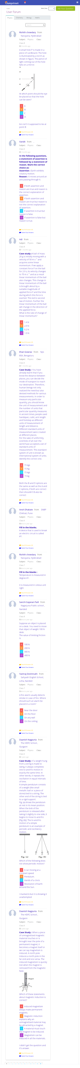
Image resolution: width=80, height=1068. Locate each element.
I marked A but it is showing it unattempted (33, 828)
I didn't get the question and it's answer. (33, 990)
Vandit (22, 141)
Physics (9, 18)
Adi (21, 239)
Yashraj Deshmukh (29, 673)
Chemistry (19, 18)
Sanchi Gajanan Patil (29, 602)
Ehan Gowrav (26, 351)
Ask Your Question (65, 8)
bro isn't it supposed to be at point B (33, 88)
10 (37, 1064)
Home (8, 8)
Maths (37, 18)
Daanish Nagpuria (28, 739)
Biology (29, 18)
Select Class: (44, 8)
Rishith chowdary (28, 32)
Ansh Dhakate (26, 509)
